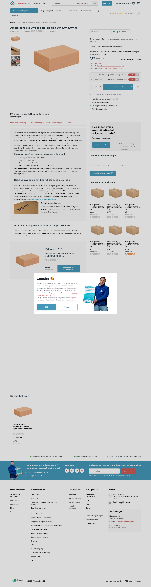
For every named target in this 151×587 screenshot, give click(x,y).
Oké (46, 307)
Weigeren (72, 297)
